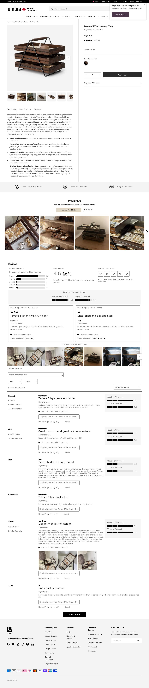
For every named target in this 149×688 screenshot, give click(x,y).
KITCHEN (101, 17)
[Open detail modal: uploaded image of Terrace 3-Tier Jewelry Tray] (92, 233)
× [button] (144, 4)
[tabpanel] (40, 145)
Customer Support (133, 2)
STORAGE (66, 17)
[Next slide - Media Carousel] (147, 232)
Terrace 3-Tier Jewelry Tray (31, 21)
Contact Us (92, 651)
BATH (90, 17)
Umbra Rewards (51, 636)
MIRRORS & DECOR (48, 17)
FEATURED (30, 17)
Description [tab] (11, 109)
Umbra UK (14, 680)
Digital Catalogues (51, 664)
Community (49, 653)
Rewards (118, 2)
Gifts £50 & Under (17, 21)
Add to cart (122, 75)
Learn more (120, 15)
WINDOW (79, 17)
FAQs (69, 632)
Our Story (48, 632)
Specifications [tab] (25, 109)
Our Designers (50, 640)
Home (8, 21)
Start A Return (72, 643)
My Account (92, 647)
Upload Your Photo (69, 210)
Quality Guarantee (73, 647)
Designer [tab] (37, 109)
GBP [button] (96, 2)
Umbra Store (50, 644)
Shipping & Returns (95, 634)
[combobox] (82, 8)
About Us (106, 2)
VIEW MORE (88, 210)
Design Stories (50, 648)
